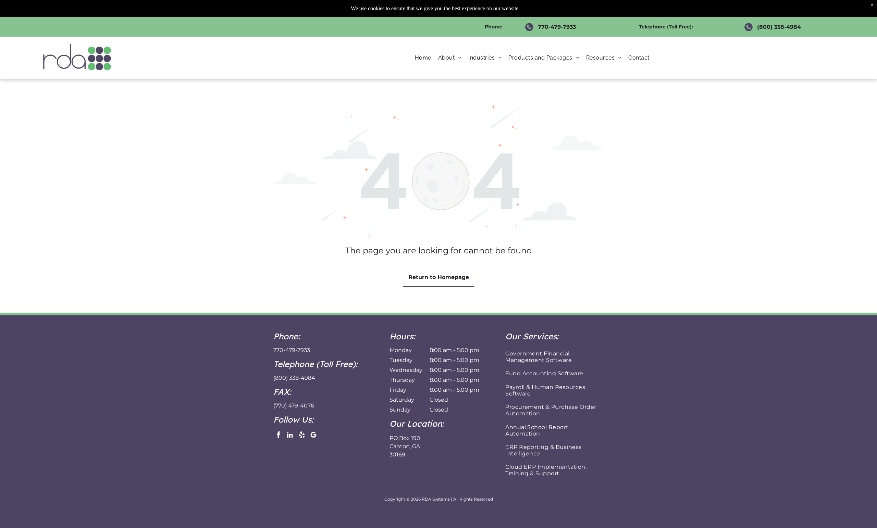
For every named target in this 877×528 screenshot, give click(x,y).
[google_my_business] (313, 436)
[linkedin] (290, 436)
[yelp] (302, 436)
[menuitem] (423, 58)
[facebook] (278, 436)
